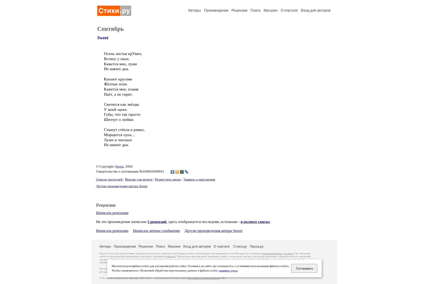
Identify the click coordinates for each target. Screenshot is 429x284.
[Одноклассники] (177, 172)
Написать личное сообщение (156, 231)
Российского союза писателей (203, 278)
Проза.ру (257, 246)
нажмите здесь (228, 270)
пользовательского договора (278, 253)
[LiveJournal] (186, 172)
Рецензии (239, 10)
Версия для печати (138, 179)
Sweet (102, 37)
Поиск (255, 10)
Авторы (194, 10)
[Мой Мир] (182, 172)
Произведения (216, 10)
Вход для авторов (316, 10)
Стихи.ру (240, 246)
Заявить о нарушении (199, 179)
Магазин (271, 10)
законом (171, 256)
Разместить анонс (168, 179)
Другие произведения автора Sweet (121, 186)
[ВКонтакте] (172, 172)
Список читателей (109, 179)
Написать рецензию (112, 213)
